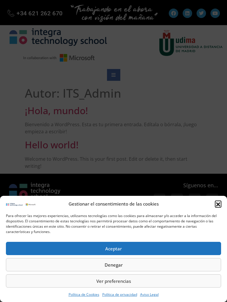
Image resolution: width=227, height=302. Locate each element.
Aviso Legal (149, 294)
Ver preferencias (113, 281)
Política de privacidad (119, 294)
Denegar (114, 265)
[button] (218, 204)
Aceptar (113, 249)
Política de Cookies (84, 294)
